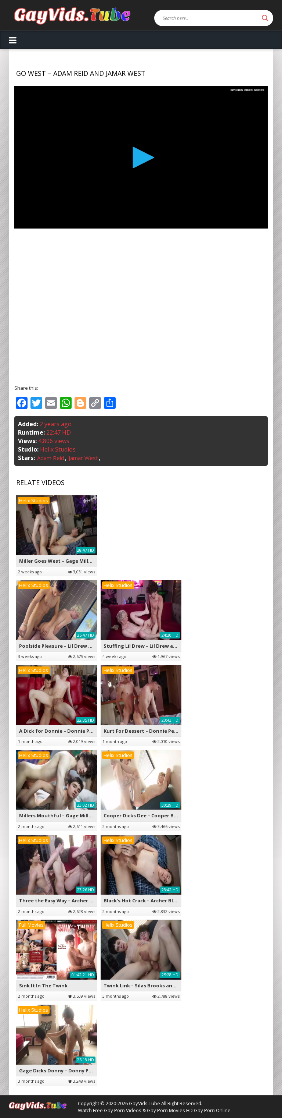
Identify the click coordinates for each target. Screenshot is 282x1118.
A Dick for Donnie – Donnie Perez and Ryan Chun (78, 731)
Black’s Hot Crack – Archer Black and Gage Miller (162, 900)
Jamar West (83, 457)
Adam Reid (50, 457)
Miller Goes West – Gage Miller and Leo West (73, 561)
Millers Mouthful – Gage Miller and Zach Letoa (76, 815)
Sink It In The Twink (43, 985)
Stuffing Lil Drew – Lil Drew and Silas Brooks (157, 646)
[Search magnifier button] (265, 18)
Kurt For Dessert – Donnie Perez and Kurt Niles (161, 731)
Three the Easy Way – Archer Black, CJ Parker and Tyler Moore (93, 900)
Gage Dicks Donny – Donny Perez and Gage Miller (79, 1070)
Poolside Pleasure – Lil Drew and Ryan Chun (71, 646)
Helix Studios (58, 449)
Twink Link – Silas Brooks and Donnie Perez (157, 985)
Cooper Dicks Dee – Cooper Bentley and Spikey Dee (166, 815)
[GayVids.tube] (72, 15)
